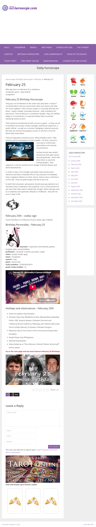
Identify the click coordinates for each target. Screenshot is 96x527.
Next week (47, 47)
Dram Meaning (50, 61)
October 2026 (76, 194)
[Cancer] (83, 97)
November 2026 (76, 197)
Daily (6, 47)
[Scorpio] (83, 120)
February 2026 (76, 164)
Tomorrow (19, 47)
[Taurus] (83, 85)
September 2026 (77, 190)
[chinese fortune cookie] (33, 513)
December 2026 (76, 201)
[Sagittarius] (74, 131)
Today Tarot (10, 61)
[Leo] (74, 108)
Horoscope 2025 (88, 524)
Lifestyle (8, 54)
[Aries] (74, 85)
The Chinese (83, 47)
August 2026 (75, 186)
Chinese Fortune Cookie (75, 61)
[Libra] (74, 120)
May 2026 (74, 175)
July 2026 (74, 183)
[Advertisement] (48, 30)
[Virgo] (83, 108)
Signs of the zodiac (77, 54)
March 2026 (75, 168)
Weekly (33, 47)
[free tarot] (33, 482)
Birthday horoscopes (28, 54)
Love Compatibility (53, 54)
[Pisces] (74, 143)
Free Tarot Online (30, 61)
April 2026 (74, 172)
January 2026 (75, 161)
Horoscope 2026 (64, 47)
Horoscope (5, 524)
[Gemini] (74, 97)
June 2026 (74, 179)
